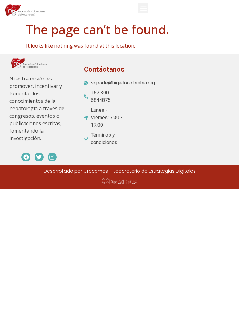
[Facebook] (25, 157)
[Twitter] (39, 157)
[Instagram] (52, 157)
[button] (143, 8)
